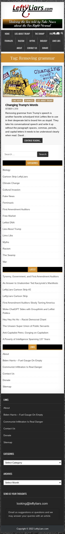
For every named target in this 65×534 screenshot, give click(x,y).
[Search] (62, 33)
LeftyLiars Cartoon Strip (15, 296)
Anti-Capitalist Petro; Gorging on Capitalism (25, 332)
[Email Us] (58, 33)
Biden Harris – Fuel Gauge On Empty (22, 360)
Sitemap (7, 386)
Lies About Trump (22, 33)
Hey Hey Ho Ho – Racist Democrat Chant (24, 319)
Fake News (17, 100)
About (19, 48)
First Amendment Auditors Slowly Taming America (29, 302)
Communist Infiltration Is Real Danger (22, 367)
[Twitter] (54, 33)
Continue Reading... (32, 140)
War (5, 261)
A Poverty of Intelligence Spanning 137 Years (26, 339)
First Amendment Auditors (16, 209)
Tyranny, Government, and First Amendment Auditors (31, 276)
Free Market (9, 215)
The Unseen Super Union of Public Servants (26, 326)
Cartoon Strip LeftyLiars (15, 176)
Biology (43, 40)
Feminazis (9, 40)
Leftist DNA (8, 222)
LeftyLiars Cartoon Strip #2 (17, 289)
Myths (32, 40)
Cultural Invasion (11, 189)
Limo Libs (56, 40)
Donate (45, 48)
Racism (21, 40)
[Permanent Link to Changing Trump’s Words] (32, 81)
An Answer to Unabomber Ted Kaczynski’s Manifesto (30, 283)
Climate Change (11, 183)
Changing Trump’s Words (21, 105)
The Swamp (39, 33)
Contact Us (32, 48)
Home (7, 33)
